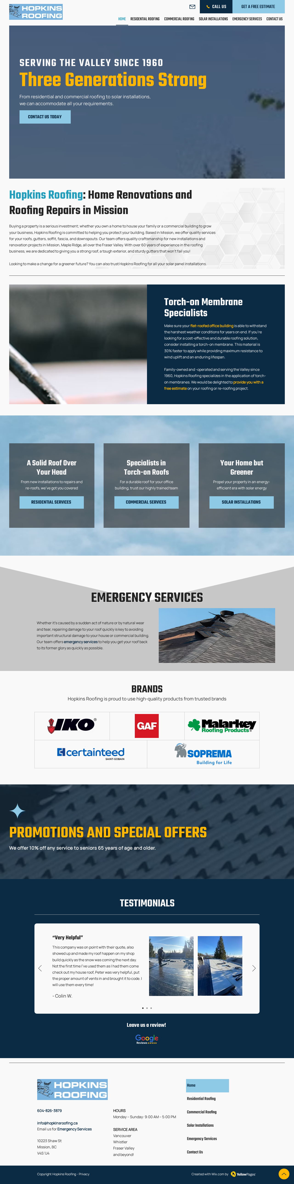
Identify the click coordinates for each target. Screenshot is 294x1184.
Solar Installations (200, 1125)
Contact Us (195, 1152)
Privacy (84, 1174)
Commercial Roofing (202, 1112)
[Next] (254, 968)
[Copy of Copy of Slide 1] (147, 1008)
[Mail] (192, 6)
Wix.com (218, 1174)
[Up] (284, 1174)
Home (191, 1085)
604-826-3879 (49, 1110)
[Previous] (40, 968)
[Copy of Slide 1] (151, 1008)
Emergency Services (202, 1139)
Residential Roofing (201, 1099)
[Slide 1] (143, 1008)
